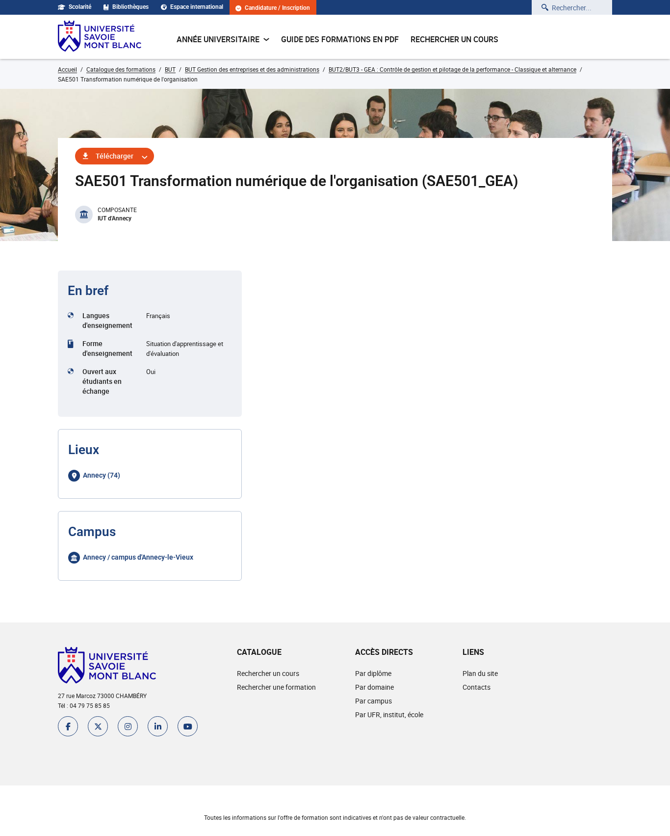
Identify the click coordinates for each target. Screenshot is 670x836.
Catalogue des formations (120, 69)
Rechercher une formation (276, 687)
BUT (170, 69)
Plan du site (480, 673)
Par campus (373, 700)
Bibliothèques (130, 6)
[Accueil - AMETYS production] (99, 37)
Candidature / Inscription (277, 8)
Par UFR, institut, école (389, 714)
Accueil (67, 69)
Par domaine (374, 687)
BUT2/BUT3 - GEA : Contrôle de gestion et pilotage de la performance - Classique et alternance (452, 69)
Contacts (476, 687)
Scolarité (80, 6)
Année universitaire (218, 39)
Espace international (196, 6)
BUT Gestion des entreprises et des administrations (252, 69)
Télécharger (114, 156)
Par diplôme (373, 673)
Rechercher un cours (454, 39)
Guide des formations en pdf (340, 39)
